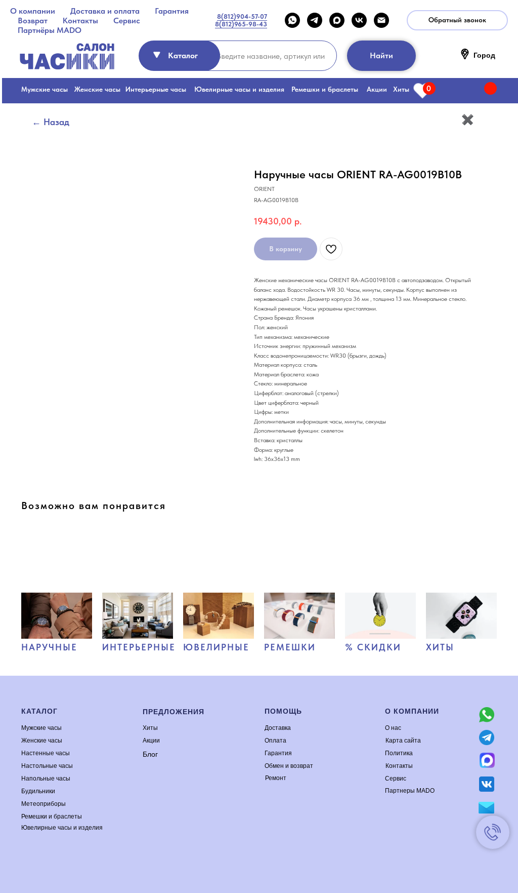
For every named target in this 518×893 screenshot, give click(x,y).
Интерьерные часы (155, 89)
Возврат (33, 20)
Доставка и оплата (105, 11)
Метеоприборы (43, 803)
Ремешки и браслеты (324, 89)
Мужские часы (44, 89)
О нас (393, 727)
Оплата (275, 740)
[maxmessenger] (336, 20)
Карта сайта (403, 740)
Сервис (126, 20)
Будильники (38, 791)
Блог (150, 754)
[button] (457, 20)
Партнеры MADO (410, 790)
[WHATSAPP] (292, 20)
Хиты (401, 89)
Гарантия (172, 11)
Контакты (80, 20)
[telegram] (314, 20)
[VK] (359, 20)
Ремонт (275, 778)
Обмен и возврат (289, 765)
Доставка (278, 727)
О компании (32, 11)
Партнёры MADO (49, 30)
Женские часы (97, 89)
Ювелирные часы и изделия (239, 89)
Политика (399, 753)
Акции (377, 89)
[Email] (381, 20)
